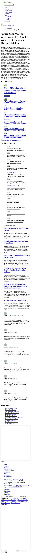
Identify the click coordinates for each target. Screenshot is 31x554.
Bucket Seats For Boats (11, 416)
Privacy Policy (8, 476)
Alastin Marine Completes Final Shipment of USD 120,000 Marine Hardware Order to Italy (15, 286)
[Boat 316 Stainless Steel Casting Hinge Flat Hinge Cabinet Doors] (5, 126)
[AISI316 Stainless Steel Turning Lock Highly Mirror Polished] (8, 218)
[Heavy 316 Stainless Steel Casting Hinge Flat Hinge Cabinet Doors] (5, 85)
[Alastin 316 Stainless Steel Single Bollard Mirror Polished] (8, 205)
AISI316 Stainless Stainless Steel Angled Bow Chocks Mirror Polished (16, 189)
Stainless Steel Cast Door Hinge (9, 500)
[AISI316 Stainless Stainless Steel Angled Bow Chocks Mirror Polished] (13, 185)
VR (8, 18)
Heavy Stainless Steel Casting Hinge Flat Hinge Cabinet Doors (15, 123)
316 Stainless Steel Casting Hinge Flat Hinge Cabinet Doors (15, 116)
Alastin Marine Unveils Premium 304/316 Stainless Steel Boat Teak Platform (15, 270)
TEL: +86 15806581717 (15, 487)
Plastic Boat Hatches (10, 410)
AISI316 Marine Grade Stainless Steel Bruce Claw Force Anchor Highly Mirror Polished (16, 176)
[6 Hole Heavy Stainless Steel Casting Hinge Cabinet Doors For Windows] (5, 105)
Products (6, 9)
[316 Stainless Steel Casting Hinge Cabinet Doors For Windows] (5, 99)
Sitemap (16, 498)
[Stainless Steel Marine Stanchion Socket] (8, 212)
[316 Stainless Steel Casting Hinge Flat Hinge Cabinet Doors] (5, 112)
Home (5, 7)
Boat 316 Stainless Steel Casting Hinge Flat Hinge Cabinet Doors (15, 130)
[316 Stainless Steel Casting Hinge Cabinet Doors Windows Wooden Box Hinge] (5, 133)
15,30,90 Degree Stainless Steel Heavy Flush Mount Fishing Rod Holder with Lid (16, 156)
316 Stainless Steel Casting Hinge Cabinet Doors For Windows (15, 102)
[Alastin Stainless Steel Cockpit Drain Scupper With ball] (8, 166)
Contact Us (7, 21)
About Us (6, 15)
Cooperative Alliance (17, 479)
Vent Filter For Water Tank (12, 413)
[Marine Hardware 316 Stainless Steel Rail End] (8, 192)
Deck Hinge (14, 501)
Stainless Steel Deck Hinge (12, 411)
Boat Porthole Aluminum (11, 422)
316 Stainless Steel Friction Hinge (15, 300)
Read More (7, 96)
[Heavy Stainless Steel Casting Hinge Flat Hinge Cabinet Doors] (7, 119)
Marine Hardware (15, 503)
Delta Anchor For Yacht (11, 419)
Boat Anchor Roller (10, 420)
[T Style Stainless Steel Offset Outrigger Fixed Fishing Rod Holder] (8, 179)
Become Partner (8, 12)
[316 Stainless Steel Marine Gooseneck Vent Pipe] (8, 199)
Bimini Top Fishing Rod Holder (13, 417)
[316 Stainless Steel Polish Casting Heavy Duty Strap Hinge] (8, 159)
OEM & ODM (8, 10)
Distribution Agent (9, 470)
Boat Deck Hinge (9, 423)
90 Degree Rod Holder (11, 408)
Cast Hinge (7, 501)
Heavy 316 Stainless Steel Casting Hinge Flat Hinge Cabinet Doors (15, 90)
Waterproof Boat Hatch (11, 414)
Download (7, 13)
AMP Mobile (22, 498)
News (8, 19)
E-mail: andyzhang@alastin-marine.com (18, 485)
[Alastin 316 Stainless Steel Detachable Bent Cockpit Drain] (8, 146)
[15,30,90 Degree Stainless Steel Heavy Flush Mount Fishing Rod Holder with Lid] (8, 153)
